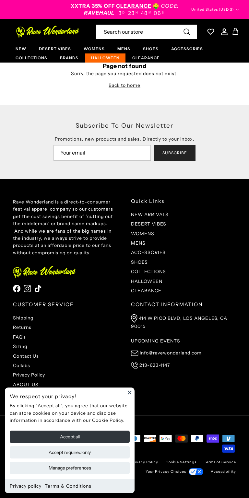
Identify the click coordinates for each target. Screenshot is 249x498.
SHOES (151, 48)
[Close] (130, 392)
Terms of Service (220, 462)
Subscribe (174, 152)
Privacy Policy (29, 375)
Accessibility (223, 471)
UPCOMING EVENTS (155, 341)
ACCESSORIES (187, 48)
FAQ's (19, 337)
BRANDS (69, 57)
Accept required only (70, 452)
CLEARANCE (146, 57)
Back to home (124, 85)
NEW (21, 48)
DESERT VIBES (55, 48)
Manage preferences (70, 468)
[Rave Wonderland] (47, 32)
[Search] (187, 32)
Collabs (21, 365)
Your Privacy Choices (166, 471)
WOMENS (94, 48)
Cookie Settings (181, 462)
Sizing (20, 346)
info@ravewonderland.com (171, 353)
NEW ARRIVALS (150, 214)
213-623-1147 (154, 365)
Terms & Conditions (68, 486)
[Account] (223, 32)
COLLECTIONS (31, 57)
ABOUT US (26, 385)
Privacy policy (26, 486)
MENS (123, 48)
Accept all (70, 437)
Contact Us (26, 356)
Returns (22, 327)
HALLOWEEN (105, 57)
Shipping (23, 318)
